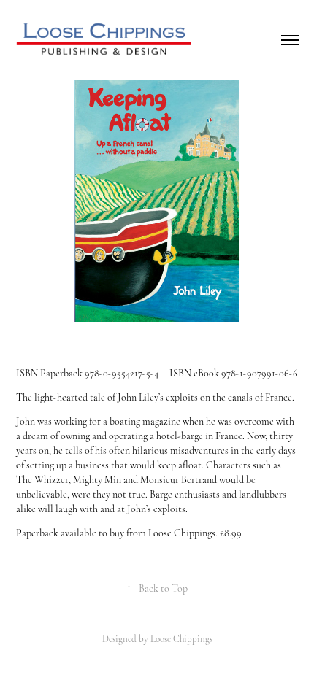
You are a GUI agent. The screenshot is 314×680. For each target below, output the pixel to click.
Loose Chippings (181, 639)
